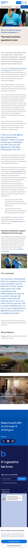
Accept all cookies (14, 541)
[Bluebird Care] (4, 3)
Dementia (7, 70)
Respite (21, 249)
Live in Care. (5, 251)
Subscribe (22, 479)
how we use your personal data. (10, 482)
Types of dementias (16, 171)
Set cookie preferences (14, 545)
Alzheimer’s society (17, 221)
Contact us (4, 336)
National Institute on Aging (18, 68)
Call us (18, 2)
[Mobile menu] (25, 2)
